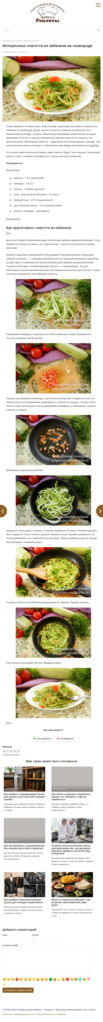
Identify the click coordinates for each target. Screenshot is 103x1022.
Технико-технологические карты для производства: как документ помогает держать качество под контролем (71, 849)
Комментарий (10, 945)
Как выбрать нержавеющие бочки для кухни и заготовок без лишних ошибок (24, 797)
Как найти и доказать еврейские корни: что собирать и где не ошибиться (71, 797)
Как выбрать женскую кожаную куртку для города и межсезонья (23, 901)
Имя (5, 935)
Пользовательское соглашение (51, 1014)
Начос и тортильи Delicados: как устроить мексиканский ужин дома (71, 902)
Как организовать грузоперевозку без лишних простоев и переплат (24, 847)
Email (35, 935)
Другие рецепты (31, 41)
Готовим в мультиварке (13, 41)
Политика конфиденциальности (18, 1014)
